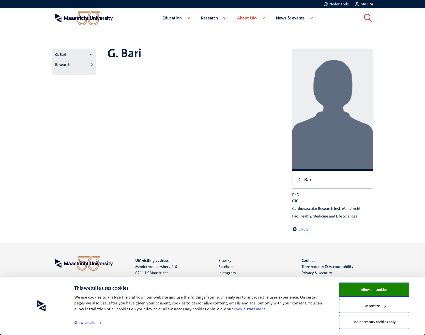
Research (209, 18)
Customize (371, 305)
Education (172, 18)
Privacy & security (317, 272)
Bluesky (224, 260)
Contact (308, 260)
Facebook (226, 266)
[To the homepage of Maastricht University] (84, 18)
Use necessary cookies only (374, 321)
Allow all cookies (374, 289)
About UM (247, 18)
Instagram (227, 272)
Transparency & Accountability (327, 266)
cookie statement (249, 309)
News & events (290, 18)
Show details (84, 322)
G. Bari (60, 54)
